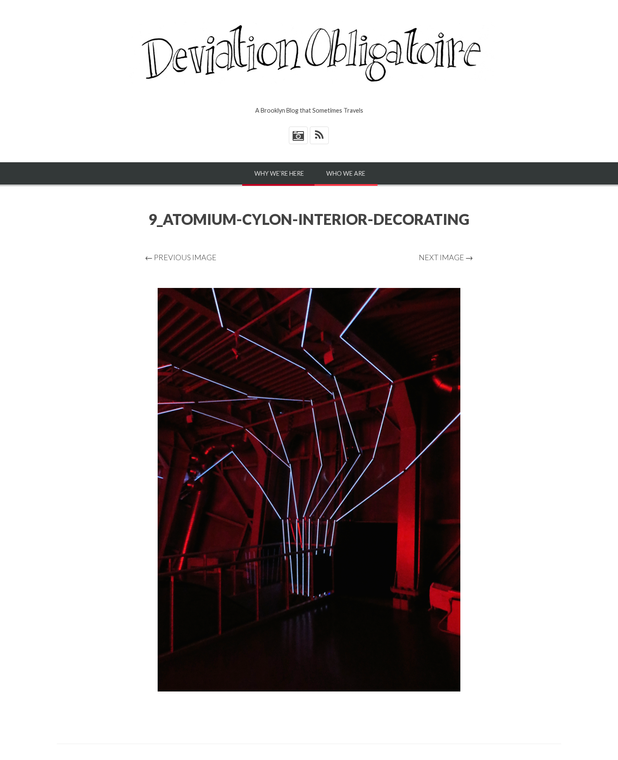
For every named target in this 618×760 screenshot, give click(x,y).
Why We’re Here (279, 173)
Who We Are (345, 173)
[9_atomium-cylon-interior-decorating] (309, 489)
